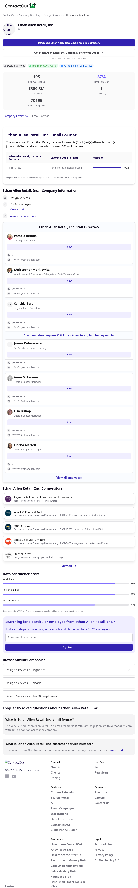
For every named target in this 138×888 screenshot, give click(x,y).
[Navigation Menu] (129, 5)
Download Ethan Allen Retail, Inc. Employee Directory (69, 42)
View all (66, 566)
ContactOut (9, 15)
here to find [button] (115, 750)
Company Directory (29, 15)
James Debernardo (28, 343)
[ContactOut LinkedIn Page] (7, 828)
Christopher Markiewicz (32, 269)
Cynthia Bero (23, 303)
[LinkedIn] (19, 29)
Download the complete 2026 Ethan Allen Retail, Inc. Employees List (69, 335)
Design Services (53, 15)
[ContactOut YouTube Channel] (14, 828)
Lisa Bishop (22, 411)
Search (71, 647)
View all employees (69, 477)
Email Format (40, 116)
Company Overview (15, 116)
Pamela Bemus (25, 235)
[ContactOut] (21, 5)
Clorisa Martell (25, 445)
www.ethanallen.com (23, 216)
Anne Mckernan (26, 377)
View (69, 246)
